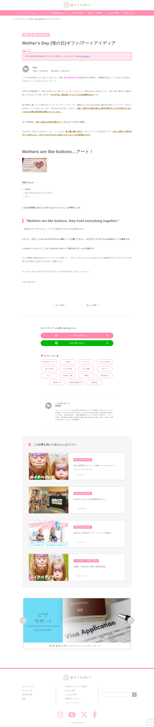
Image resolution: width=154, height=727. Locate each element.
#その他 (67, 362)
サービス (44, 13)
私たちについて (28, 686)
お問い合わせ (129, 13)
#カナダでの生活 (105, 362)
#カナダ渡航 (86, 369)
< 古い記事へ (59, 305)
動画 (89, 13)
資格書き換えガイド (60, 13)
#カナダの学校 (68, 369)
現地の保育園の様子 (40, 35)
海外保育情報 (78, 13)
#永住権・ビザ (57, 382)
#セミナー (105, 369)
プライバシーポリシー (73, 703)
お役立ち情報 (70, 690)
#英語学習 (94, 382)
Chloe (34, 67)
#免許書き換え (105, 375)
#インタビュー (86, 362)
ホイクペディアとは (27, 13)
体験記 (26, 35)
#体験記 (86, 375)
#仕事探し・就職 (67, 375)
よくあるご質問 (113, 13)
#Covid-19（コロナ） (49, 362)
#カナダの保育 (49, 369)
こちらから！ (85, 56)
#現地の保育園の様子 (76, 382)
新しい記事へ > (93, 305)
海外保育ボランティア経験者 (76, 686)
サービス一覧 (27, 690)
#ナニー (49, 375)
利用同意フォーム (71, 699)
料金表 (99, 13)
